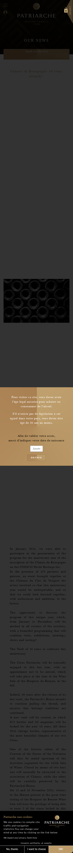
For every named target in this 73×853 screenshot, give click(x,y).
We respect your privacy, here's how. (20, 838)
